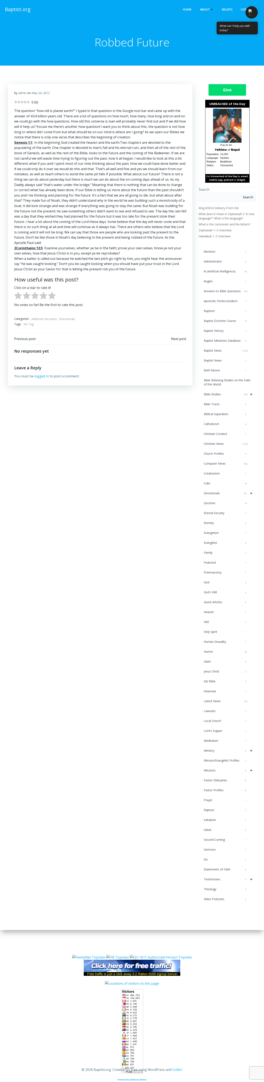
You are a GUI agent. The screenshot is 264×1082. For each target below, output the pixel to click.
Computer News (226, 463)
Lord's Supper (225, 731)
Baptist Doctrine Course (225, 321)
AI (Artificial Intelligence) (225, 271)
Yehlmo (221, 150)
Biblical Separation (225, 414)
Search (204, 189)
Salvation (225, 820)
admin (22, 93)
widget (241, 179)
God (225, 582)
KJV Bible (225, 681)
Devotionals (67, 319)
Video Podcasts (225, 899)
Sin (225, 859)
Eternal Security (225, 513)
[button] (251, 12)
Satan (225, 830)
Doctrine (225, 503)
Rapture (225, 810)
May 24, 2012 (41, 93)
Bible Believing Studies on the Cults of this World (227, 382)
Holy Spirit (225, 632)
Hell (225, 622)
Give (227, 90)
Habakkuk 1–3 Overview (215, 236)
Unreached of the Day (224, 176)
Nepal (235, 150)
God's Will (225, 592)
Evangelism (225, 533)
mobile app (216, 179)
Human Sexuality (225, 642)
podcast (228, 179)
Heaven (225, 612)
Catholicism (225, 424)
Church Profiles (225, 454)
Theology (225, 889)
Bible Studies (228, 394)
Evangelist (225, 543)
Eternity (225, 523)
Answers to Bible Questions (226, 291)
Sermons (225, 849)
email (244, 176)
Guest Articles (225, 602)
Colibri (177, 1069)
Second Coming (225, 840)
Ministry (228, 750)
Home (187, 9)
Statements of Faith (225, 869)
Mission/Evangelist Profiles (225, 760)
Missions (228, 770)
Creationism (225, 473)
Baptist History (225, 331)
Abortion (225, 251)
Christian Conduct (225, 434)
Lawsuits (225, 711)
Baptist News (226, 350)
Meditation (225, 741)
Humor (225, 651)
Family (225, 553)
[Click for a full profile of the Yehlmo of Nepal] (227, 125)
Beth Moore (225, 370)
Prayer (225, 800)
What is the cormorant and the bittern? (224, 224)
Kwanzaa (225, 691)
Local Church (225, 721)
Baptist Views (225, 360)
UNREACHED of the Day (227, 104)
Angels (225, 281)
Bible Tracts (225, 404)
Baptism (225, 311)
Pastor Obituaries (225, 780)
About (205, 9)
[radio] (18, 296)
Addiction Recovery (44, 319)
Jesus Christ (225, 671)
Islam (225, 661)
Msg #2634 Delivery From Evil (218, 208)
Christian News (226, 444)
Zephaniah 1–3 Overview (215, 230)
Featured (225, 562)
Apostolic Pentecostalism (225, 301)
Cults (225, 483)
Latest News (226, 701)
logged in (41, 376)
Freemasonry (225, 572)
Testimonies (228, 879)
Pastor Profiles (225, 790)
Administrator (225, 261)
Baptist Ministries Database (225, 341)
